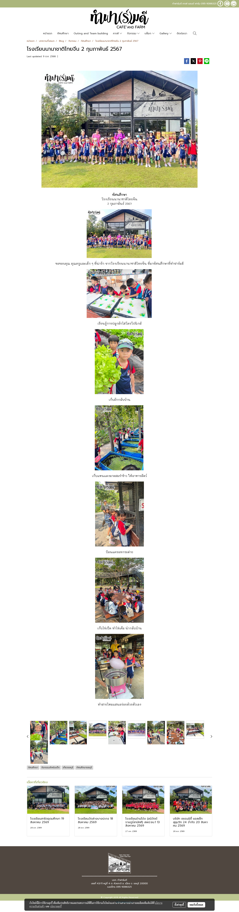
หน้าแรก (47, 33)
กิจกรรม (132, 33)
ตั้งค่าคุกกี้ (179, 904)
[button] (194, 33)
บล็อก (148, 33)
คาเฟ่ (116, 33)
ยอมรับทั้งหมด (196, 904)
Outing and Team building (91, 33)
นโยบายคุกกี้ (56, 906)
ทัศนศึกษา (63, 33)
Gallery (164, 33)
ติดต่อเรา (182, 33)
